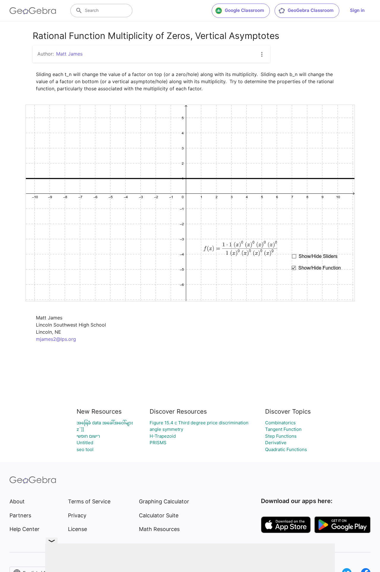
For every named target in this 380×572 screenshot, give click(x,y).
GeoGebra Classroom (310, 10)
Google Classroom (244, 10)
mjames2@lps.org (56, 339)
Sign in (357, 10)
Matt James (69, 54)
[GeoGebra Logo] (33, 10)
